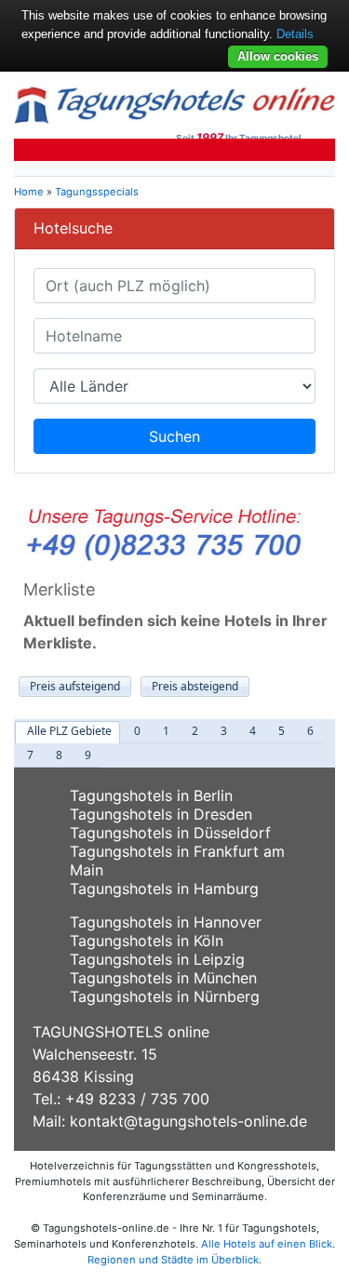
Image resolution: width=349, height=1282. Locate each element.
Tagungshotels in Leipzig (157, 959)
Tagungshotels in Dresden (161, 814)
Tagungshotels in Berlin (151, 795)
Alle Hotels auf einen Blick (266, 1243)
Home (29, 191)
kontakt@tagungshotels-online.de (188, 1121)
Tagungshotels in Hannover (166, 922)
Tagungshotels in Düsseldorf (170, 832)
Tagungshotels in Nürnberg (165, 996)
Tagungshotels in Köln (146, 940)
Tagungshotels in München (163, 977)
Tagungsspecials (97, 191)
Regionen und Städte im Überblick (173, 1259)
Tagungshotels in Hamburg (164, 888)
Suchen (174, 436)
